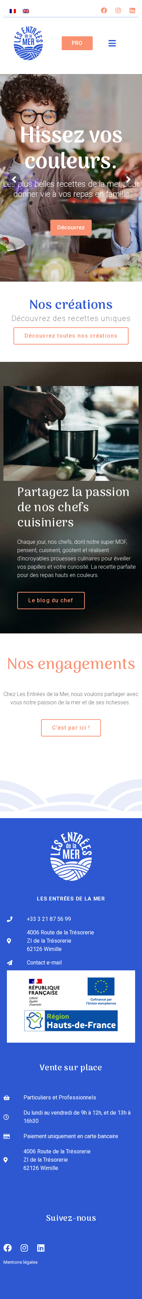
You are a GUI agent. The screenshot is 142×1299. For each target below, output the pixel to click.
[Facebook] (104, 10)
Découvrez (71, 227)
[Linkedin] (132, 10)
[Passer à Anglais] (25, 11)
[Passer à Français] (12, 11)
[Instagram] (118, 10)
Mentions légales (20, 1262)
